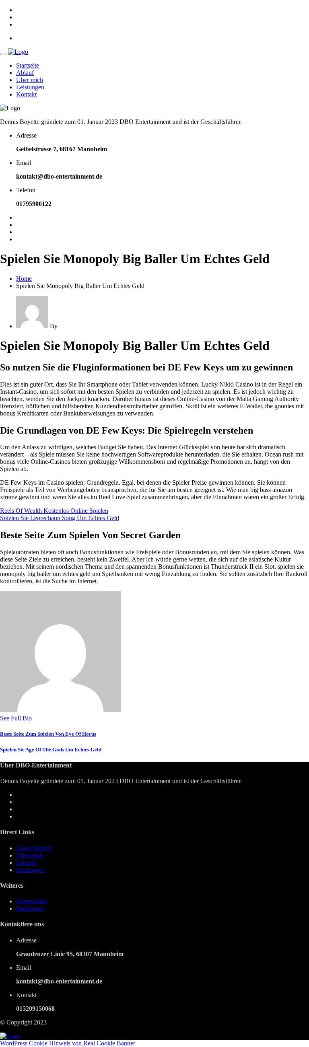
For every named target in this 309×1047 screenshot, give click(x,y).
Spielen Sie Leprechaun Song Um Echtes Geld (59, 517)
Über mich (29, 79)
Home (24, 278)
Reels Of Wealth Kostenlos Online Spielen (54, 510)
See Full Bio (16, 718)
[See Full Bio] (36, 718)
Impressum (30, 908)
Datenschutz (31, 901)
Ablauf (25, 72)
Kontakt (26, 94)
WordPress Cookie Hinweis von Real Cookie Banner (67, 1043)
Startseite (27, 65)
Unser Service (34, 848)
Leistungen (30, 87)
